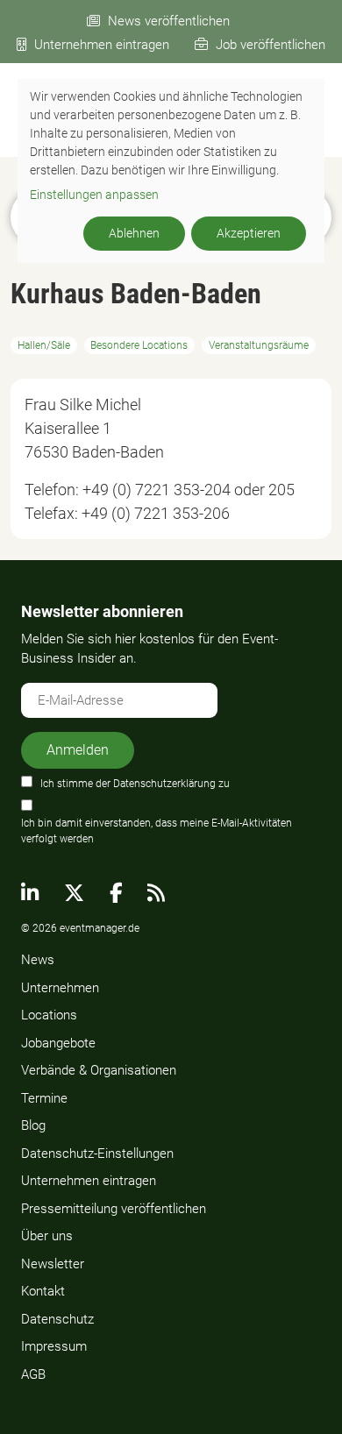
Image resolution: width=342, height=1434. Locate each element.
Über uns (47, 1236)
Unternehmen (60, 988)
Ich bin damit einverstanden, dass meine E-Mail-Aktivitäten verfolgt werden (156, 831)
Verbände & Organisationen (98, 1070)
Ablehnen (134, 233)
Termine (44, 1098)
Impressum (54, 1346)
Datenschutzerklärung (164, 783)
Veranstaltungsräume (259, 345)
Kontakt (43, 1291)
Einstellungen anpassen (94, 195)
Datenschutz (57, 1319)
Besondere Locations (139, 345)
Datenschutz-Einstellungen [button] (97, 1153)
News (37, 960)
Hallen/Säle (44, 345)
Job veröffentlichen (270, 45)
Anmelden (77, 750)
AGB (33, 1374)
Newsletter (52, 1264)
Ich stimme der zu (135, 783)
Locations (49, 1015)
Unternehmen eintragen (101, 45)
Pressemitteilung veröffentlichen (113, 1209)
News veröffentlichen (169, 21)
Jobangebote (58, 1043)
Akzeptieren (249, 233)
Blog (33, 1125)
